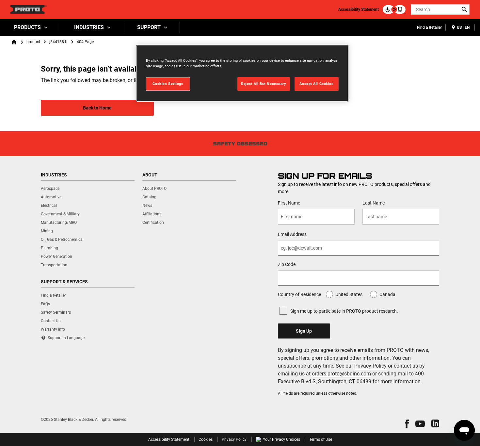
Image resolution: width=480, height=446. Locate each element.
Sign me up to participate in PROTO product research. (344, 311)
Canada (387, 294)
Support (149, 27)
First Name (289, 203)
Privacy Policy (370, 366)
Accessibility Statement (358, 9)
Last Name (373, 203)
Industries (89, 27)
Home (14, 42)
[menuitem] (30, 27)
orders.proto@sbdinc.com (341, 374)
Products (27, 27)
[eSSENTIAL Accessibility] (394, 9)
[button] (407, 424)
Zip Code (287, 264)
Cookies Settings (167, 83)
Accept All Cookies (316, 83)
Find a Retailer (429, 27)
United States (348, 294)
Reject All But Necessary (263, 83)
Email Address (292, 234)
